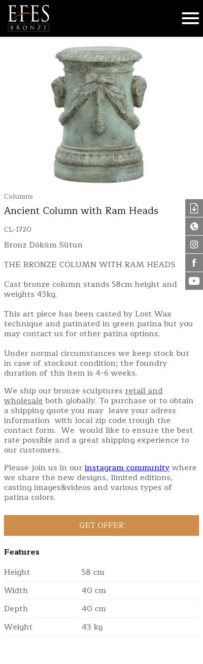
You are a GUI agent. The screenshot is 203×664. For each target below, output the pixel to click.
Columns (18, 196)
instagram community (127, 467)
